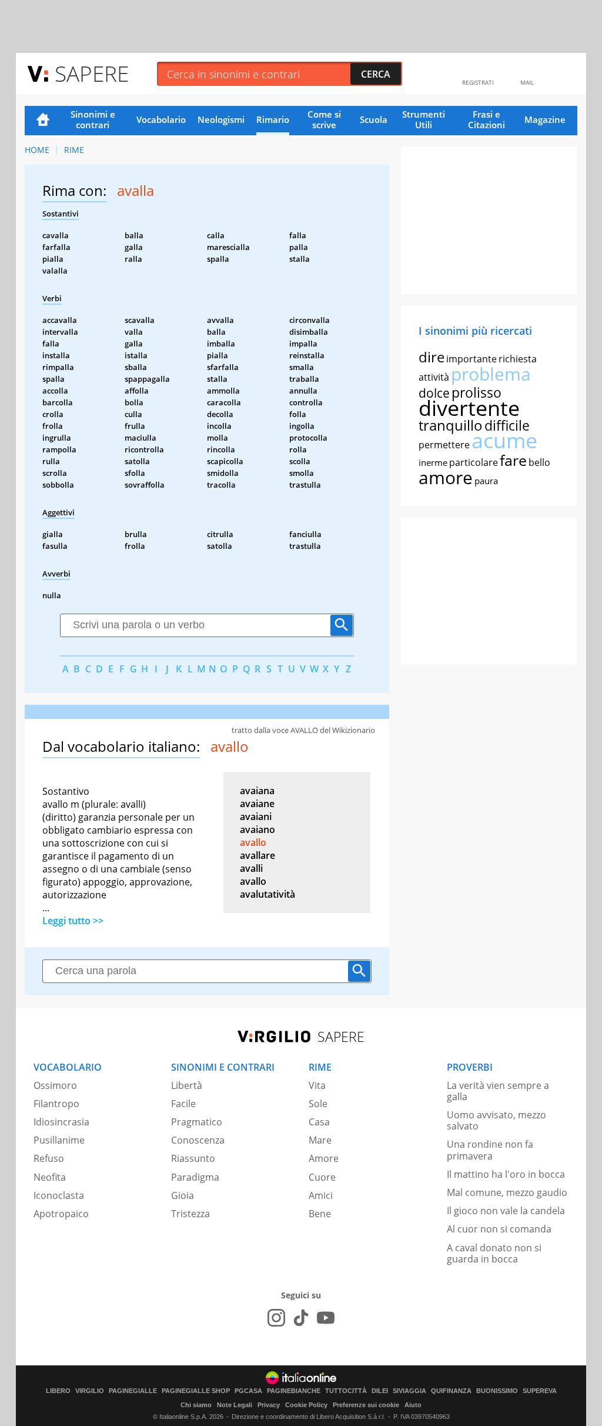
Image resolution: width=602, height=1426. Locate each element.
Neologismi (221, 119)
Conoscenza (198, 1140)
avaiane (257, 803)
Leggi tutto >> (72, 920)
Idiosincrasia (61, 1121)
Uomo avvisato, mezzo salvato (496, 1120)
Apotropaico (61, 1213)
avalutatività (267, 894)
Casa (319, 1121)
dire (431, 357)
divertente (469, 408)
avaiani (256, 816)
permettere (444, 444)
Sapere (92, 73)
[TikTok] (301, 1317)
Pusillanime (59, 1140)
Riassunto (193, 1158)
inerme (433, 462)
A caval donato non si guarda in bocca (494, 1253)
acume (504, 440)
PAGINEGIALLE (133, 1391)
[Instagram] (276, 1317)
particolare (473, 462)
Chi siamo (196, 1404)
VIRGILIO (89, 1391)
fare (513, 460)
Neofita (50, 1177)
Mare (320, 1140)
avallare (257, 855)
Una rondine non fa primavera (490, 1150)
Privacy (268, 1404)
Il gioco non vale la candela (506, 1210)
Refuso (49, 1158)
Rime (74, 149)
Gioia (182, 1195)
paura (486, 481)
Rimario (272, 119)
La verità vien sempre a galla (498, 1091)
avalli (251, 868)
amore (446, 477)
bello (539, 462)
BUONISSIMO (497, 1391)
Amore (324, 1158)
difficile (507, 425)
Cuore (322, 1177)
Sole (318, 1103)
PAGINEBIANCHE (293, 1391)
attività (434, 377)
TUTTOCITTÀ (346, 1391)
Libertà (186, 1085)
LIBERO (58, 1391)
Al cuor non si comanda (499, 1228)
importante (471, 358)
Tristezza (190, 1213)
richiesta (518, 358)
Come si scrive (324, 119)
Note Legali (234, 1404)
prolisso (476, 392)
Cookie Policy (306, 1404)
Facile (183, 1103)
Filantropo (56, 1103)
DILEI (380, 1391)
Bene (320, 1213)
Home (42, 120)
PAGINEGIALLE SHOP (196, 1391)
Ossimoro (55, 1085)
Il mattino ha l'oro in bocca (506, 1174)
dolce (434, 393)
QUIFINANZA (451, 1391)
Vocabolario (161, 119)
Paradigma (195, 1177)
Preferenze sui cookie (366, 1404)
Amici (321, 1195)
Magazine (545, 119)
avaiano (257, 829)
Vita (317, 1085)
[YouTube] (325, 1317)
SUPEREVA (540, 1391)
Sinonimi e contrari (93, 119)
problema (491, 374)
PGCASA (248, 1391)
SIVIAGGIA (409, 1391)
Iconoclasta (59, 1195)
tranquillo (451, 425)
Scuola (373, 119)
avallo (253, 842)
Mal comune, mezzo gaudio (507, 1192)
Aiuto (413, 1404)
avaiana (257, 790)
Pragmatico (196, 1121)
